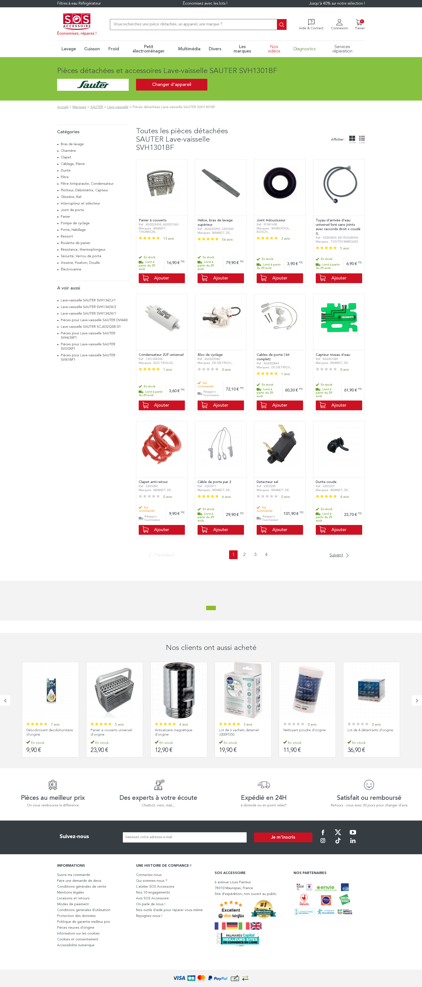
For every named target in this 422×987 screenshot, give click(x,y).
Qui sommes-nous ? (151, 881)
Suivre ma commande (73, 875)
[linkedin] (353, 844)
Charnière (68, 151)
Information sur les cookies (78, 933)
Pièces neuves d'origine (75, 927)
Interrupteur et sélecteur (80, 203)
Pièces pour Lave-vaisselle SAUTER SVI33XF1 (88, 346)
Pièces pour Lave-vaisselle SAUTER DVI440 (94, 320)
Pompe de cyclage (75, 223)
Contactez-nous (149, 875)
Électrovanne (71, 269)
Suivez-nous (74, 836)
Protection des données (76, 916)
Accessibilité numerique (76, 945)
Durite (66, 170)
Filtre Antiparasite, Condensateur (87, 183)
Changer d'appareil (171, 84)
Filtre (65, 177)
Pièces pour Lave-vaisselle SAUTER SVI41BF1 (88, 357)
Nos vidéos (274, 49)
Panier (65, 216)
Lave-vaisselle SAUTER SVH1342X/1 (88, 313)
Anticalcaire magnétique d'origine (109, 732)
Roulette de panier (75, 243)
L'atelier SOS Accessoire (155, 886)
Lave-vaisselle (117, 107)
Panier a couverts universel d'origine (47, 732)
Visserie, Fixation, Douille (80, 263)
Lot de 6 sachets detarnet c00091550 (175, 732)
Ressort (67, 236)
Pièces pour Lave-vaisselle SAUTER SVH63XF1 (88, 335)
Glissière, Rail (71, 197)
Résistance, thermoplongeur (83, 249)
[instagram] (323, 844)
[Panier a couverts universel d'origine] (50, 690)
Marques (79, 107)
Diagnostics (304, 49)
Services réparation (342, 49)
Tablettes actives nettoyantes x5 (370, 732)
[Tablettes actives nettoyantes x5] (371, 690)
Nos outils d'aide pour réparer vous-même (169, 910)
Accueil (62, 107)
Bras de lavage (72, 144)
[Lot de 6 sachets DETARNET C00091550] (179, 690)
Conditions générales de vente (81, 886)
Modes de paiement (73, 904)
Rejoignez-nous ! (149, 916)
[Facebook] (323, 835)
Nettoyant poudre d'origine (240, 730)
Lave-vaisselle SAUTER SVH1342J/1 (88, 300)
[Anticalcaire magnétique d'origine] (114, 690)
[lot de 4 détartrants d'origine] (307, 690)
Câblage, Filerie (73, 164)
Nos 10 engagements (153, 892)
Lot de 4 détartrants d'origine (306, 730)
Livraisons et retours (73, 898)
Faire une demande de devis (79, 881)
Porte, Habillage (73, 230)
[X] (338, 835)
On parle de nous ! (150, 904)
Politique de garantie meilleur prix (83, 922)
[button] (5, 700)
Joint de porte (72, 210)
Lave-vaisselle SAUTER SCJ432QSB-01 (91, 327)
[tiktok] (338, 844)
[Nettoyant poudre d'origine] (243, 690)
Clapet (66, 157)
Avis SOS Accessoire (152, 898)
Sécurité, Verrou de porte (81, 256)
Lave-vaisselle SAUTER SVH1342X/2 (88, 307)
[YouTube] (353, 835)
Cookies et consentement (77, 939)
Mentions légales (70, 892)
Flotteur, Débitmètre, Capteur (84, 190)
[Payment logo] (211, 978)
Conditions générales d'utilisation (83, 910)
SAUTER (96, 107)
